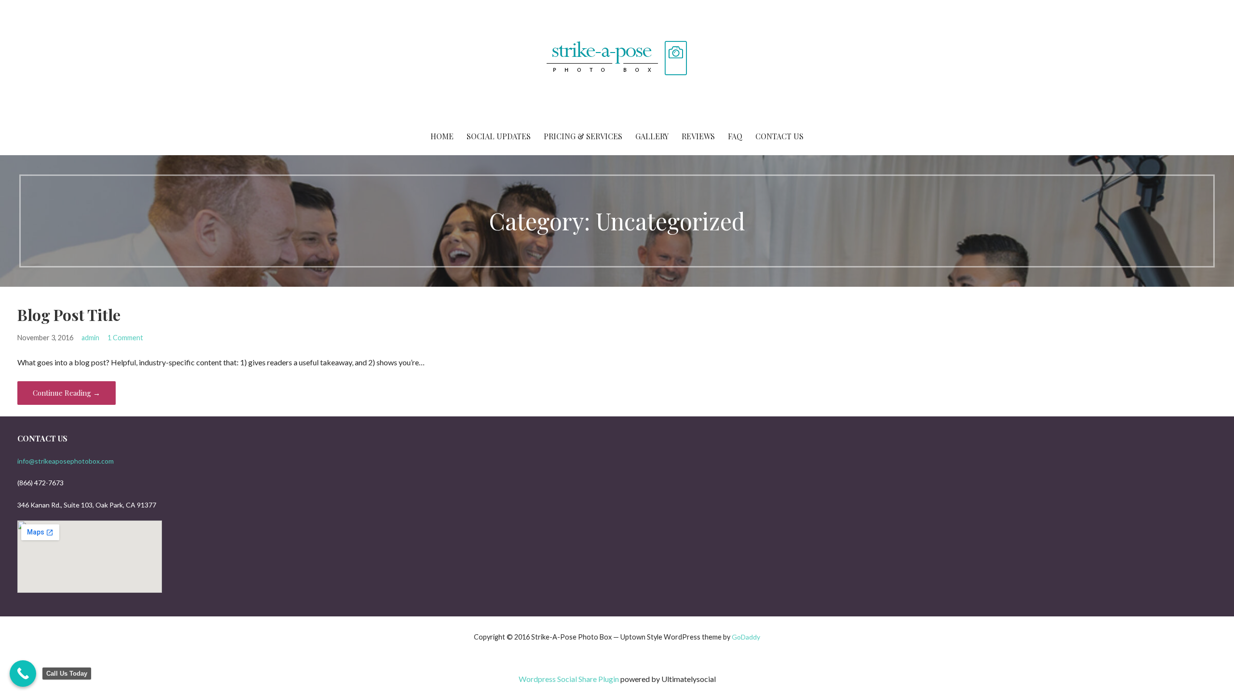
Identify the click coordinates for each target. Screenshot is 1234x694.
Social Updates (499, 136)
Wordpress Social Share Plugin (569, 678)
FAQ (735, 136)
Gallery (652, 136)
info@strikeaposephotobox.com (65, 461)
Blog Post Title (69, 314)
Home (442, 136)
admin (90, 338)
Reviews (698, 136)
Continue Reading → (66, 393)
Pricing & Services (583, 136)
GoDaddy (746, 637)
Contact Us (779, 136)
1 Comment (125, 338)
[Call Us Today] (23, 673)
